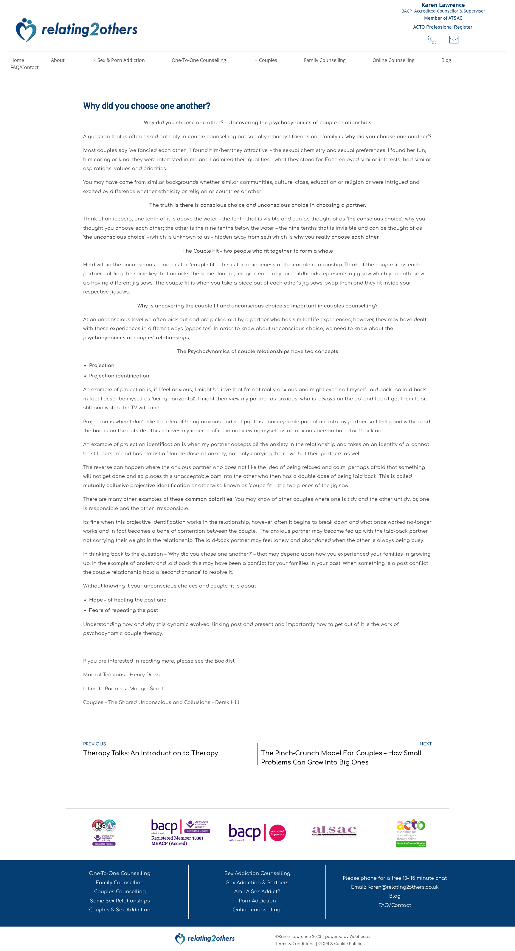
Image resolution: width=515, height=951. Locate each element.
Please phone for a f (368, 878)
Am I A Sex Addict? (257, 891)
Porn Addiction (257, 901)
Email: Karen (366, 887)
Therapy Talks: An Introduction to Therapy (150, 753)
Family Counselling (120, 882)
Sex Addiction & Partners (257, 882)
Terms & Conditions (294, 944)
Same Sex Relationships (120, 901)
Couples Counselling (120, 891)
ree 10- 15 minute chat (420, 878)
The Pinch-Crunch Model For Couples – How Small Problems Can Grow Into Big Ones (341, 758)
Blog (395, 896)
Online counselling (257, 910)
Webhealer (360, 937)
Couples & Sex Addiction (120, 910)
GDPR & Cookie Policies (341, 944)
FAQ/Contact (395, 905)
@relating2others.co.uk (410, 887)
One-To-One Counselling (120, 873)
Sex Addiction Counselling (257, 873)
